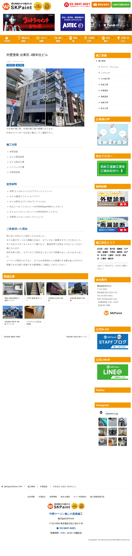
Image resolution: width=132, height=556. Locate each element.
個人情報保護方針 (97, 497)
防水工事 (104, 108)
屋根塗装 (104, 97)
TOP (13, 487)
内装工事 (104, 85)
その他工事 (105, 79)
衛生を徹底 (65, 497)
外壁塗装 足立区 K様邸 (55, 299)
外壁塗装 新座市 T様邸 (77, 299)
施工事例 (20, 65)
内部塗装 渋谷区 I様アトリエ (76, 337)
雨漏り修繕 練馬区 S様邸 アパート (12, 299)
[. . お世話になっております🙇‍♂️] (102, 422)
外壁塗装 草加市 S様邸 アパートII (12, 323)
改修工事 (104, 102)
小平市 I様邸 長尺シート (34, 299)
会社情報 (31, 497)
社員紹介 (42, 497)
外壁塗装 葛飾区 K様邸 (12, 337)
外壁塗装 (11, 65)
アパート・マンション (110, 67)
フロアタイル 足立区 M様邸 (33, 323)
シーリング (105, 73)
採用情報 (53, 497)
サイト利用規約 (80, 497)
